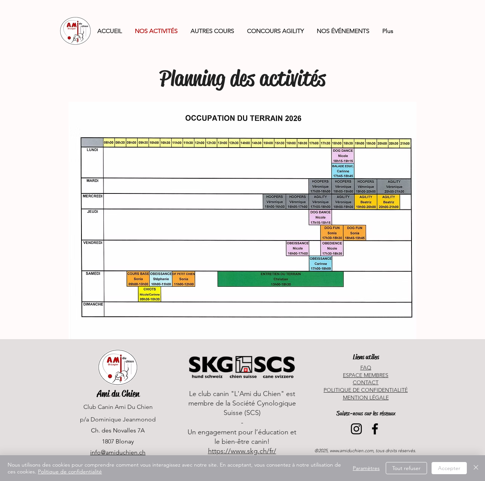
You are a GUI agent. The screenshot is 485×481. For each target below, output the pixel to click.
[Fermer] (475, 468)
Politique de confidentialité (70, 471)
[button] (212, 31)
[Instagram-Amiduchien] (356, 428)
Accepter (449, 468)
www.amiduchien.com (351, 450)
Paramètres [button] (366, 468)
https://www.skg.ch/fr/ (242, 451)
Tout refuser (406, 468)
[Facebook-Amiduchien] (375, 428)
